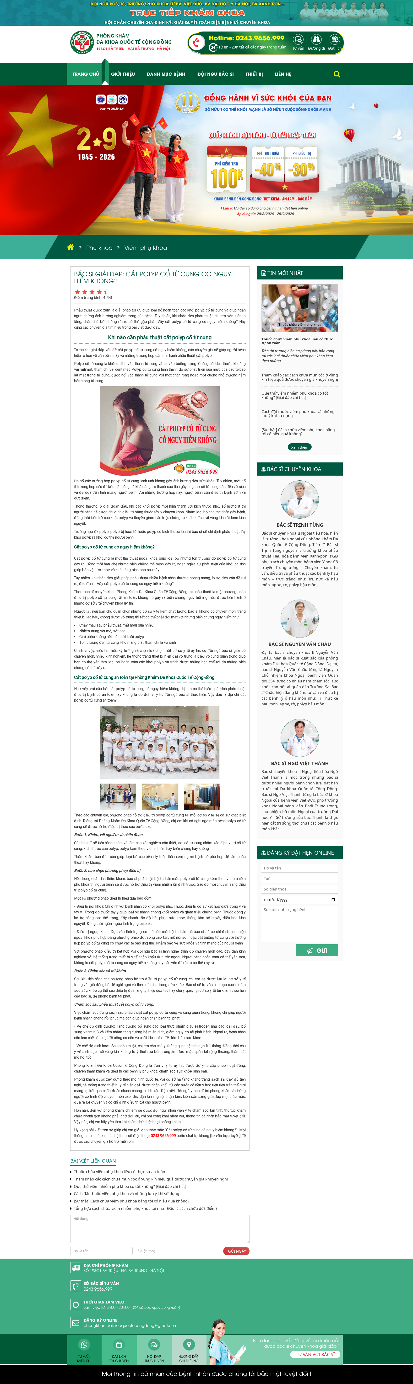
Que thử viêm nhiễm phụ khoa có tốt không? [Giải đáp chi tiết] (129, 1186)
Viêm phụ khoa (145, 247)
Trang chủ (86, 73)
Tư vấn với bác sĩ (315, 1354)
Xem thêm (299, 447)
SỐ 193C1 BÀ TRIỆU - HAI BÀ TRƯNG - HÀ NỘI (124, 1270)
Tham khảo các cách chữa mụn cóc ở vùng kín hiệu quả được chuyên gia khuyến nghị (150, 1179)
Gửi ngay (236, 1251)
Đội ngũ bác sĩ (215, 73)
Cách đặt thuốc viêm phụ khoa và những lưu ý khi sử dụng (126, 1193)
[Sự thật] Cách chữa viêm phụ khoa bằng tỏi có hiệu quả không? (131, 1201)
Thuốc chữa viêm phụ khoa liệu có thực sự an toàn (119, 1171)
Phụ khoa (99, 247)
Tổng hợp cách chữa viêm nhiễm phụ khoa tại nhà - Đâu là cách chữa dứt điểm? (145, 1208)
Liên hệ (283, 73)
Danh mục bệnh (166, 73)
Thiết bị (254, 73)
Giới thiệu (123, 73)
